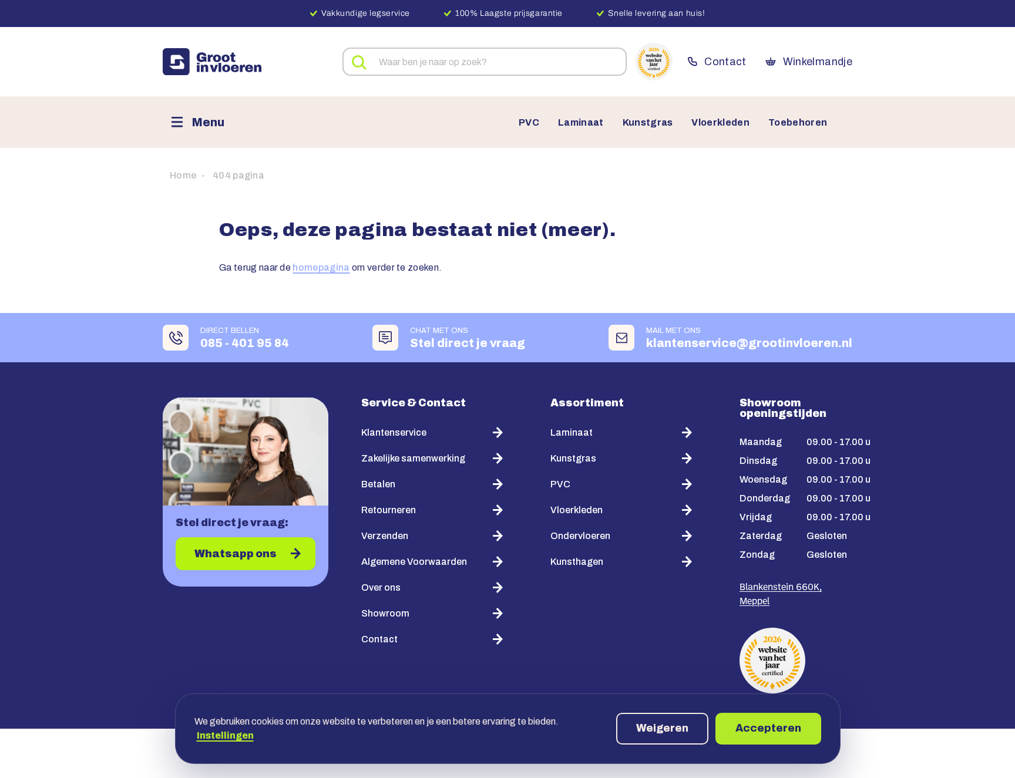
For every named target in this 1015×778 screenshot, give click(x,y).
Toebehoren (797, 122)
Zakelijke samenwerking (413, 458)
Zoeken (359, 62)
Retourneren (388, 510)
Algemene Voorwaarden (414, 562)
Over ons (381, 587)
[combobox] (484, 62)
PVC (529, 122)
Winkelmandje (817, 61)
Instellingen (225, 735)
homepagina (321, 267)
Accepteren (768, 728)
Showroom (385, 613)
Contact (725, 61)
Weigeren (662, 728)
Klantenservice (393, 432)
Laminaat (581, 122)
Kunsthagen (576, 562)
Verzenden (384, 536)
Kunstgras (648, 122)
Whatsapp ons (235, 554)
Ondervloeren (580, 536)
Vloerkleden (720, 122)
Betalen (378, 484)
